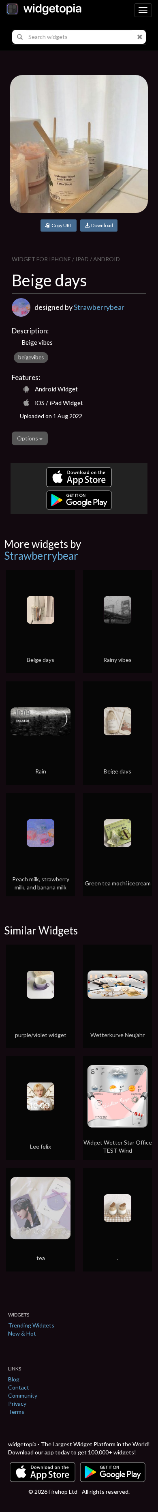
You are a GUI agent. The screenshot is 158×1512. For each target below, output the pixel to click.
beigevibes (31, 357)
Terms (16, 1411)
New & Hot (22, 1333)
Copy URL (61, 225)
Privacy (17, 1403)
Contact (18, 1387)
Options (28, 438)
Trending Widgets (31, 1325)
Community (22, 1395)
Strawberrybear (99, 307)
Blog (13, 1379)
